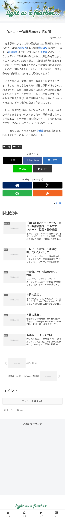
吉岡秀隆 (13, 52)
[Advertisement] (32, 458)
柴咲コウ (42, 47)
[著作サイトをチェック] (17, 185)
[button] (42, 168)
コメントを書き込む (32, 401)
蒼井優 (43, 52)
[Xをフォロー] (47, 185)
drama (18, 146)
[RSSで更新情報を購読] (47, 193)
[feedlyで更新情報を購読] (17, 193)
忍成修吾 (22, 47)
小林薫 (40, 130)
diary (8, 146)
